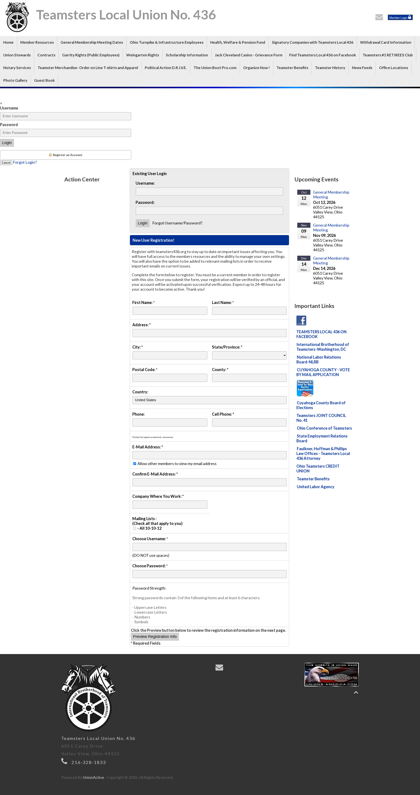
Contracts (46, 55)
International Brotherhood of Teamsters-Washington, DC (322, 347)
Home (8, 42)
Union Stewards (17, 55)
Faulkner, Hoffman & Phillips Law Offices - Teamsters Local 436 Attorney (323, 453)
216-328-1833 (89, 762)
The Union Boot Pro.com (215, 67)
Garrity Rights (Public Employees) (90, 55)
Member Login (398, 17)
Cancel (6, 162)
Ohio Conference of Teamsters (324, 428)
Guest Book (44, 80)
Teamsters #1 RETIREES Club (388, 55)
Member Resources (37, 42)
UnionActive (93, 777)
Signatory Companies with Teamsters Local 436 (312, 42)
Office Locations (393, 67)
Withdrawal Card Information (385, 42)
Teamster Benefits (292, 67)
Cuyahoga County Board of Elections (321, 405)
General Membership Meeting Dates (92, 42)
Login (7, 143)
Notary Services (17, 67)
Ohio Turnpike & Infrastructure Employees (166, 42)
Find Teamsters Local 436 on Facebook (322, 55)
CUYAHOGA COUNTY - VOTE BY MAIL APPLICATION (323, 372)
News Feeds (362, 67)
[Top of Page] (356, 692)
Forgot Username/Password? (177, 222)
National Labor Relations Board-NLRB (318, 359)
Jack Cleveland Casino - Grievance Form (248, 55)
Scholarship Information (187, 55)
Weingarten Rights (142, 55)
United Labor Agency (315, 486)
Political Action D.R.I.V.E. (166, 67)
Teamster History (330, 67)
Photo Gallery (15, 80)
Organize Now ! (256, 67)
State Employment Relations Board (322, 438)
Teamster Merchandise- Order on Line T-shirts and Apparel (88, 67)
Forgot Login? (25, 162)
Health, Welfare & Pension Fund (237, 42)
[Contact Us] (380, 18)
